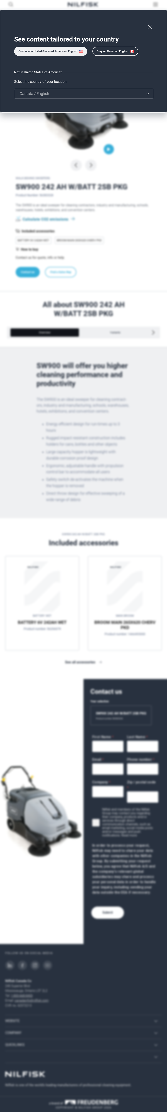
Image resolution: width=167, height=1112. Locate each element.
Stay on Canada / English (112, 51)
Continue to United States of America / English (47, 51)
